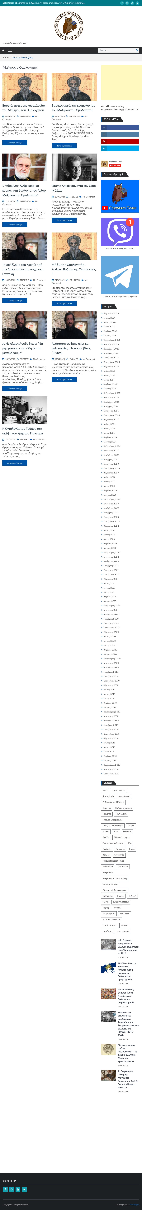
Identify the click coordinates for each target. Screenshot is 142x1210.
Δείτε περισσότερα (14, 143)
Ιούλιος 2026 (110, 318)
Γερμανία (107, 814)
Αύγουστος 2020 (111, 632)
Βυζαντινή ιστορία (123, 808)
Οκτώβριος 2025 (111, 357)
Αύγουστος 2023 (111, 473)
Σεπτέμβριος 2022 (112, 521)
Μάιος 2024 (109, 433)
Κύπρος (106, 855)
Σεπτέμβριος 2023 (112, 468)
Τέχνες (106, 908)
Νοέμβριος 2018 (111, 725)
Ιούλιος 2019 (109, 689)
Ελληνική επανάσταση (113, 843)
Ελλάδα (106, 837)
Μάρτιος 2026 (110, 335)
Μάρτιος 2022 (110, 548)
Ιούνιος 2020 (110, 641)
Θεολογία (107, 849)
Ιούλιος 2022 (110, 530)
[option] (50, 2)
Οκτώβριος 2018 (111, 729)
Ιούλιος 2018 (109, 743)
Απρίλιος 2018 (110, 756)
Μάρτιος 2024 (110, 442)
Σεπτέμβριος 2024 (112, 415)
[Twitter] (137, 3)
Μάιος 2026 (109, 326)
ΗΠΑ (129, 843)
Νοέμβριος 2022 (111, 512)
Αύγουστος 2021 (111, 579)
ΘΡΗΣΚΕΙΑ (25, 116)
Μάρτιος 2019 (110, 707)
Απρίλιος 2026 (110, 331)
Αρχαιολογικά (124, 796)
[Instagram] (127, 3)
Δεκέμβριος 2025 (111, 349)
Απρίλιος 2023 (110, 490)
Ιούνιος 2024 (110, 428)
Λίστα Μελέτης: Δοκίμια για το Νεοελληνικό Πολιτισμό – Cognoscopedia (126, 996)
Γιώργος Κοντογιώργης (113, 826)
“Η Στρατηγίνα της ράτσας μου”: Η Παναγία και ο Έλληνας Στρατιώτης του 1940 (51, 3)
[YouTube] (132, 3)
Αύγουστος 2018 (111, 738)
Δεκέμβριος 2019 (111, 667)
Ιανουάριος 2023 (111, 504)
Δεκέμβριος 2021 (111, 561)
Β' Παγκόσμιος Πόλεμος (113, 802)
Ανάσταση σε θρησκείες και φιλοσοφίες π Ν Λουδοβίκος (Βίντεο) (71, 348)
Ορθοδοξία (108, 896)
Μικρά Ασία (108, 873)
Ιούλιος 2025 (110, 371)
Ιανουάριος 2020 (111, 663)
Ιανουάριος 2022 (111, 557)
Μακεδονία (108, 867)
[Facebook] (122, 3)
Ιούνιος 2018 (109, 747)
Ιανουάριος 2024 (111, 450)
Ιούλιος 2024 (110, 424)
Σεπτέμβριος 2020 (112, 627)
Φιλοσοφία (125, 914)
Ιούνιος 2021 (109, 588)
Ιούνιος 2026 (110, 322)
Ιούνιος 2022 (110, 534)
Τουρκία (117, 908)
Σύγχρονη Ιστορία (121, 902)
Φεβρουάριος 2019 (112, 712)
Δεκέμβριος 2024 (111, 402)
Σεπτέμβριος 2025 (112, 362)
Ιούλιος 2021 (109, 583)
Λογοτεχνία (119, 855)
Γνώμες (131, 826)
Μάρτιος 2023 (110, 495)
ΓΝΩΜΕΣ (73, 197)
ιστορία (124, 925)
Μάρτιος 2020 (110, 654)
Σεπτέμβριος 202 (111, 774)
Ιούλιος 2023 (110, 477)
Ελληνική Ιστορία (121, 837)
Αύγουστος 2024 (111, 419)
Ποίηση (120, 896)
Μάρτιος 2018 (110, 760)
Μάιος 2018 (109, 751)
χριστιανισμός (123, 931)
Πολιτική (132, 896)
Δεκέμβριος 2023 (111, 455)
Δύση (116, 832)
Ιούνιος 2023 (110, 481)
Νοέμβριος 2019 (111, 672)
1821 (105, 791)
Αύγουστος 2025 (111, 366)
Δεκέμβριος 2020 (111, 614)
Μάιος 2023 (109, 486)
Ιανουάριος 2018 (111, 769)
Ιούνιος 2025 (110, 375)
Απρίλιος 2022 (110, 543)
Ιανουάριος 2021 (111, 610)
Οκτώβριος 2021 (111, 570)
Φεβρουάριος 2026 (112, 340)
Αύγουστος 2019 (111, 685)
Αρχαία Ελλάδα (118, 791)
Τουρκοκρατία (109, 914)
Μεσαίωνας (122, 867)
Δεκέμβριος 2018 (111, 720)
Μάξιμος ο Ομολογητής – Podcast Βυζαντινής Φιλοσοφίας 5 (74, 269)
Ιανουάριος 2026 (111, 344)
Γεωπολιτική (121, 814)
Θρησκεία (120, 849)
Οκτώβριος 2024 (111, 411)
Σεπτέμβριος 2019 (112, 681)
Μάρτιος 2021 (110, 601)
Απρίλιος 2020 (110, 650)
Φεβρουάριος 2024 (112, 446)
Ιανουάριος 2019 (111, 716)
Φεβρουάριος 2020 (112, 658)
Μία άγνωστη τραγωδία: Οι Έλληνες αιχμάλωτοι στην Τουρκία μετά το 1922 (128, 947)
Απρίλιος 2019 (110, 703)
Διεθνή (106, 832)
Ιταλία (132, 849)
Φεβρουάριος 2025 (112, 393)
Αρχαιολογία (108, 796)
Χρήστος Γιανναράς (111, 920)
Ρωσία (105, 902)
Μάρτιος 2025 (110, 388)
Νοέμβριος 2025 (111, 353)
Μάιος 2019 (109, 698)
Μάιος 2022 (109, 539)
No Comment (89, 197)
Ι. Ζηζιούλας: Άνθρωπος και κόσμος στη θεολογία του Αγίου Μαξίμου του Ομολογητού (24, 190)
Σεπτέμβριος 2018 (112, 734)
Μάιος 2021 (109, 592)
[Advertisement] (121, 82)
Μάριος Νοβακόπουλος (113, 861)
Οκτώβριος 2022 (111, 517)
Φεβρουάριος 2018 (112, 765)
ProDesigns (134, 1205)
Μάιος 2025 (109, 380)
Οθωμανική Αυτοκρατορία (114, 890)
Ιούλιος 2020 (110, 636)
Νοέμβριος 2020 (111, 619)
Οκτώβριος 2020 (111, 623)
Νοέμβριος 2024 (111, 406)
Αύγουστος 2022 (111, 526)
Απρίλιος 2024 (110, 437)
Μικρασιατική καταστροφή (115, 878)
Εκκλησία (127, 832)
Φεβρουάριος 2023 (112, 499)
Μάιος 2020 (109, 645)
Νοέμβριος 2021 (111, 565)
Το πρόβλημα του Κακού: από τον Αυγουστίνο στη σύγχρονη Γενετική (22, 269)
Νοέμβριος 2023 (111, 459)
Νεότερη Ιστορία (110, 884)
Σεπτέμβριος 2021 (112, 574)
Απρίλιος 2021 (110, 596)
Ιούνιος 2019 (109, 694)
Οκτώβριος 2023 (111, 464)
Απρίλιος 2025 (110, 384)
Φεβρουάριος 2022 (112, 552)
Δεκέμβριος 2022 (111, 508)
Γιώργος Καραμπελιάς (112, 820)
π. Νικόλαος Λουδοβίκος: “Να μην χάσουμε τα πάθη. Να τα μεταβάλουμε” (22, 348)
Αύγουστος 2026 (111, 313)
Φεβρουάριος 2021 (112, 605)
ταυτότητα (107, 931)
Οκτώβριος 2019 (111, 676)
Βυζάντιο (107, 808)
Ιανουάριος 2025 (111, 397)
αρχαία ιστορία (109, 925)
